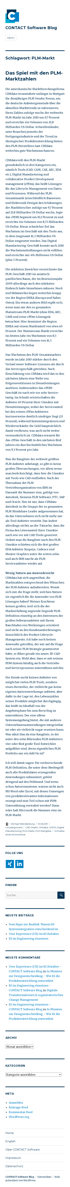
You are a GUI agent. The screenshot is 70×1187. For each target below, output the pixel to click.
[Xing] (10, 864)
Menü (10, 37)
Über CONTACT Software (22, 1149)
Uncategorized (13, 827)
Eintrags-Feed (18, 1107)
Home (9, 1133)
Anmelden (16, 1102)
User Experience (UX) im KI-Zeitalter (34, 933)
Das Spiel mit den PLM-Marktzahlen (34, 76)
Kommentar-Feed (20, 1112)
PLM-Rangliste (43, 831)
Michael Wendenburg (23, 823)
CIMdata (43, 827)
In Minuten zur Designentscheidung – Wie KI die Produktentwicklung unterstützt (35, 976)
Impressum (13, 1158)
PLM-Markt (28, 831)
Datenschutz (14, 1166)
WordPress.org (19, 1117)
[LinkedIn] (19, 864)
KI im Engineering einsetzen (28, 938)
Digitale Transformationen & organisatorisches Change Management (36, 995)
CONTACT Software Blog (31, 27)
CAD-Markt (31, 827)
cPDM (52, 827)
